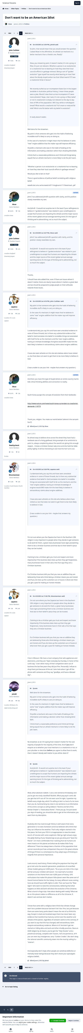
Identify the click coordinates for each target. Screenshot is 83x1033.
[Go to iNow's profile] (6, 24)
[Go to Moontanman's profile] (14, 467)
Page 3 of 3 (28, 33)
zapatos (14, 307)
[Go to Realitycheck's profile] (14, 437)
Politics (26, 24)
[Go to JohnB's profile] (14, 686)
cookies (16, 1020)
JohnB (14, 694)
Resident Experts (15, 53)
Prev (9, 33)
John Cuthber (14, 50)
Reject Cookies (74, 1020)
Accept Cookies (58, 1020)
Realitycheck (14, 445)
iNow (10, 24)
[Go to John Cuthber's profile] (14, 42)
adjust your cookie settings (28, 1022)
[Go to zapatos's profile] (14, 299)
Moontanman (14, 475)
